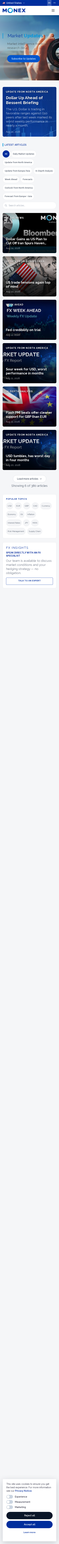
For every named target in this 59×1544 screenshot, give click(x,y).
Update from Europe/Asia (17, 171)
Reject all (29, 1515)
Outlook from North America (19, 188)
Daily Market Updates (23, 154)
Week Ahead (11, 179)
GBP (27, 506)
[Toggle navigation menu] (53, 10)
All (6, 154)
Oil (21, 514)
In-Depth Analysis (44, 171)
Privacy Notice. (23, 1491)
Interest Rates (14, 523)
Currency (46, 506)
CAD (35, 506)
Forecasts (27, 179)
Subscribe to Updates (23, 58)
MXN (35, 523)
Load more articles (27, 478)
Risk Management (16, 531)
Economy (12, 514)
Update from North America (18, 162)
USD (10, 506)
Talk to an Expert (29, 581)
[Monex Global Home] (14, 10)
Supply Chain (35, 531)
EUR (18, 506)
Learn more (29, 1532)
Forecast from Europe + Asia (18, 196)
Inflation (30, 514)
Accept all (29, 1524)
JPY (26, 523)
